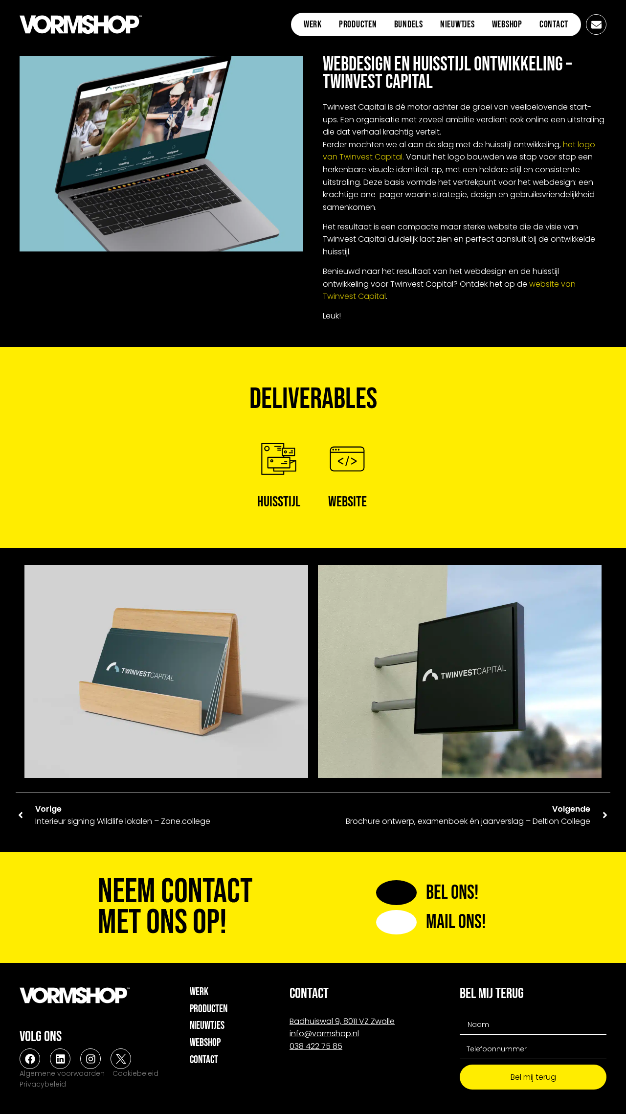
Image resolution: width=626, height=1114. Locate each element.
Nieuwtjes (457, 24)
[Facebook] (30, 1058)
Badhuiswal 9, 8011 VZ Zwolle (342, 1021)
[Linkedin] (60, 1058)
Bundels (408, 24)
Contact (553, 24)
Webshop (507, 24)
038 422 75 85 (316, 1046)
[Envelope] (596, 24)
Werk (313, 24)
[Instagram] (90, 1058)
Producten (358, 24)
